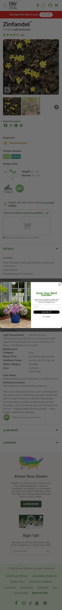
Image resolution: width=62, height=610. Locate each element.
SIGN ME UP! (46, 312)
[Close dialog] (59, 284)
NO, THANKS (46, 316)
